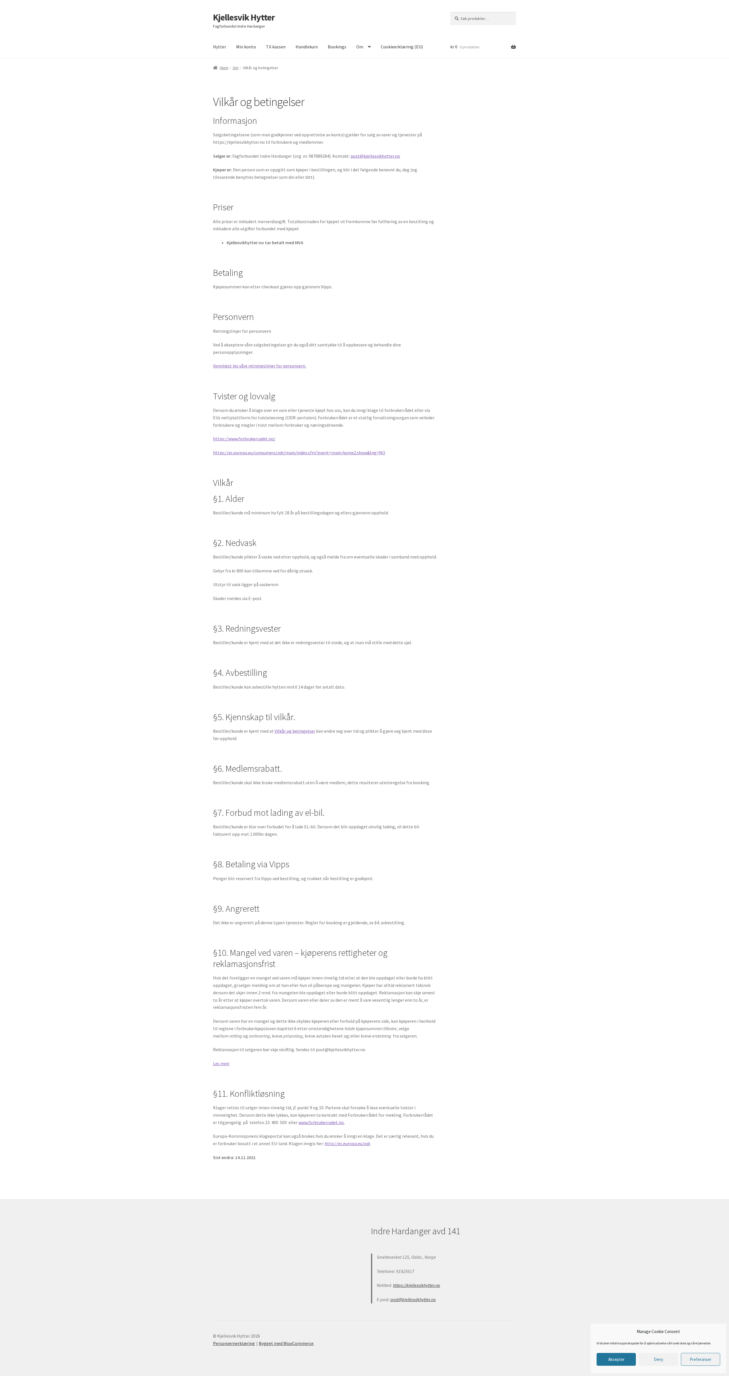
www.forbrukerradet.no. (321, 1122)
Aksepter (616, 1359)
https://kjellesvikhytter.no (416, 1285)
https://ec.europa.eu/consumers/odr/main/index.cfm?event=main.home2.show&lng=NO (299, 452)
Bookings (337, 47)
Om (359, 47)
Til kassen (276, 47)
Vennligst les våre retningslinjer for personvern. (259, 366)
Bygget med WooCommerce (286, 1343)
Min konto (246, 47)
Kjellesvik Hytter (244, 17)
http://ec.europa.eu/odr (347, 1143)
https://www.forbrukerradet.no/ (244, 438)
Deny (658, 1359)
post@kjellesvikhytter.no (375, 156)
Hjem (224, 67)
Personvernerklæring (234, 1343)
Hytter (219, 47)
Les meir (221, 1063)
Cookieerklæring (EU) (402, 47)
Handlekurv (307, 47)
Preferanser (700, 1359)
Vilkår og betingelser (295, 731)
